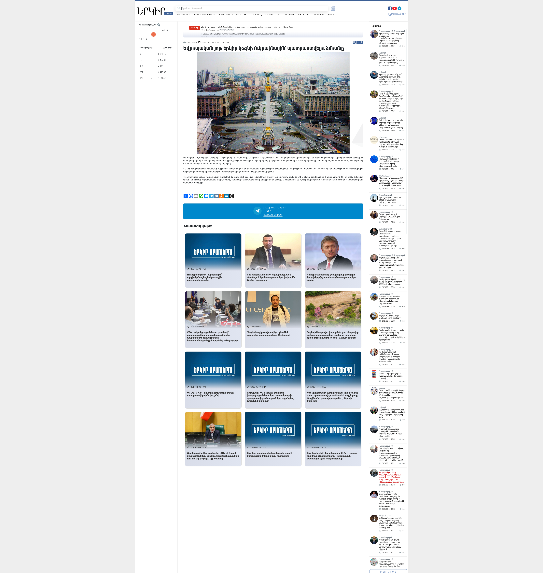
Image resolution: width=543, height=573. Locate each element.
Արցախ (289, 14)
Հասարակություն (205, 14)
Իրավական (242, 14)
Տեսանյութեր (399, 14)
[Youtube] (394, 8)
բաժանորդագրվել (273, 215)
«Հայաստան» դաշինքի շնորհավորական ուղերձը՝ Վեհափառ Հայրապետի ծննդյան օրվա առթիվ (243, 27)
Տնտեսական (226, 14)
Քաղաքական (184, 14)
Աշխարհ (257, 14)
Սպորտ (331, 14)
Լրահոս (376, 25)
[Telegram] (399, 8)
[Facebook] (390, 8)
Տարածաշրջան (273, 14)
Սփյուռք (302, 14)
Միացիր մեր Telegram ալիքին (274, 209)
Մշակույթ (317, 14)
